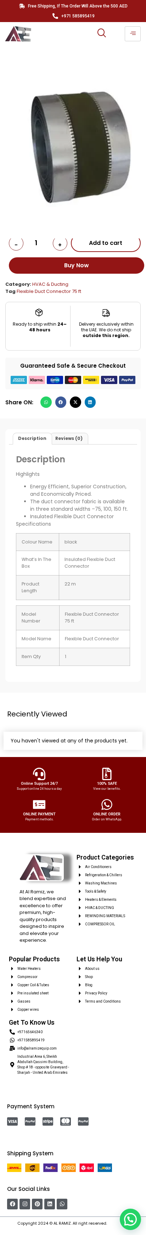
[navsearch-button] (101, 33)
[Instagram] (24, 1204)
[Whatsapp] (62, 1204)
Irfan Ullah (118, 1223)
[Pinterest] (37, 1204)
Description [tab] (32, 438)
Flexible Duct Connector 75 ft (49, 291)
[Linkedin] (49, 1204)
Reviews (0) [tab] (69, 438)
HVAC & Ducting (50, 284)
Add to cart (105, 243)
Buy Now (76, 265)
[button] (46, 402)
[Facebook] (12, 1204)
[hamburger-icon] (133, 33)
